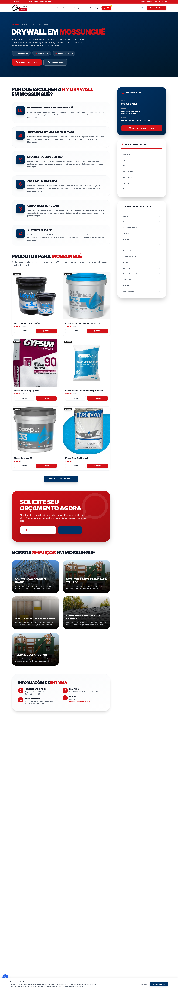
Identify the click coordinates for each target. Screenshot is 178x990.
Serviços (77, 8)
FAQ (107, 8)
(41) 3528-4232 (57, 62)
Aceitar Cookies (159, 984)
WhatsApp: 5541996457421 (79, 702)
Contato (89, 8)
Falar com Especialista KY (40, 530)
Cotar (24, 330)
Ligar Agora (72, 530)
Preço (47, 330)
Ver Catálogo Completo (59, 479)
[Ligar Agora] (5, 977)
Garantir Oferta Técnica (143, 128)
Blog (96, 8)
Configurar (144, 984)
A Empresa (67, 8)
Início (58, 8)
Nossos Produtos (156, 8)
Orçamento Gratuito (28, 62)
